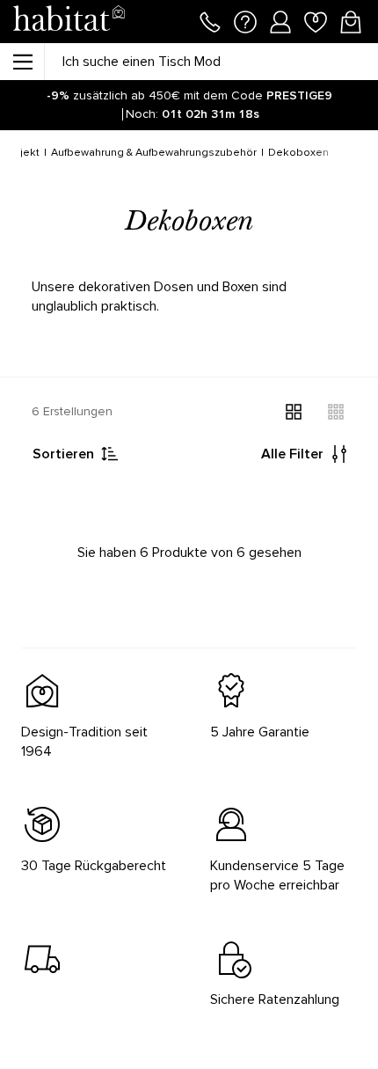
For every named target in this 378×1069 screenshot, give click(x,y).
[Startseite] (68, 21)
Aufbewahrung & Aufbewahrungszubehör (154, 152)
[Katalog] (22, 62)
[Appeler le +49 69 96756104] (210, 20)
